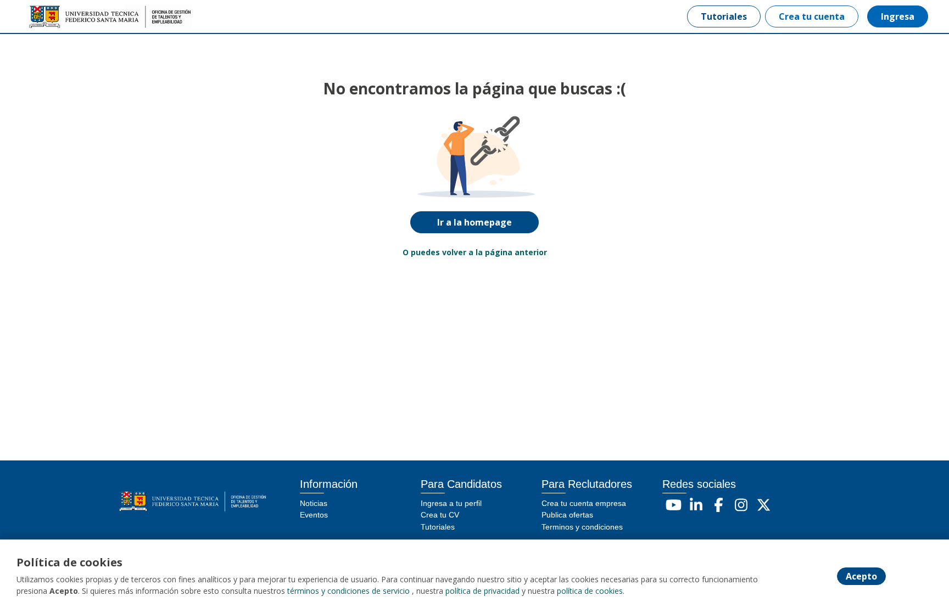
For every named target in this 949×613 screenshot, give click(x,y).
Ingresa (897, 16)
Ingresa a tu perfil (451, 503)
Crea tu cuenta (812, 16)
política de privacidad (482, 591)
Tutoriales (724, 16)
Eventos (314, 514)
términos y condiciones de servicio (348, 591)
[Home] (63, 16)
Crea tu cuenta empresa (584, 503)
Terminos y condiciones (582, 526)
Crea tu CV (440, 514)
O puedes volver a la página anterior (475, 252)
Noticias (313, 503)
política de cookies (590, 591)
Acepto (861, 576)
